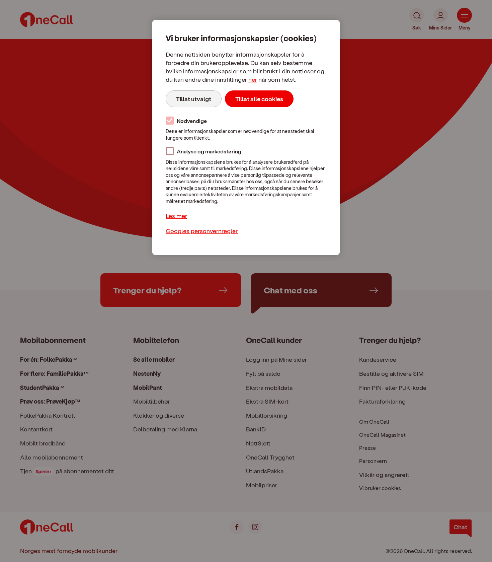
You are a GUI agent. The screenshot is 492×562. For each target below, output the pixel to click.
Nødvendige (192, 121)
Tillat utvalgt (193, 98)
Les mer (176, 215)
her (252, 79)
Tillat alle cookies (259, 98)
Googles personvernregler (202, 230)
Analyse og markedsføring (209, 151)
